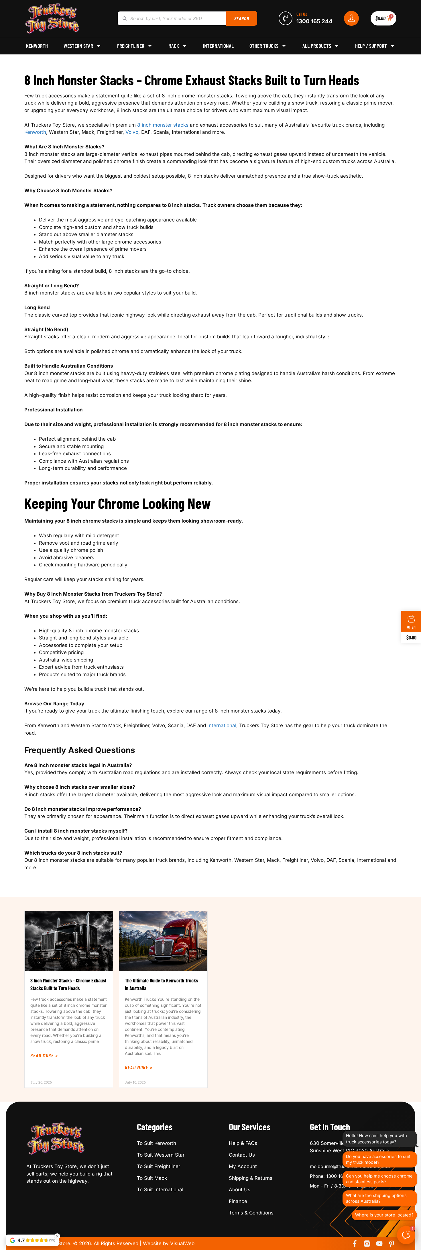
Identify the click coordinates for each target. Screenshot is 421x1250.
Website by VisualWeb (168, 1243)
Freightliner (130, 46)
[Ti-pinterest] (391, 1243)
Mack (173, 46)
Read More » (44, 1055)
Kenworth (37, 46)
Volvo (131, 132)
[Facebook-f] (354, 1243)
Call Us (301, 14)
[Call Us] (285, 18)
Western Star (78, 46)
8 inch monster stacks (162, 125)
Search (241, 18)
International (218, 46)
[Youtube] (379, 1243)
